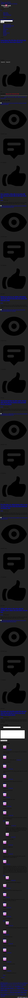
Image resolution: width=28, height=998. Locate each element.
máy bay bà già (11, 96)
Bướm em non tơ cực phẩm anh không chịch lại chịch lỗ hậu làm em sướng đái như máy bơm (14, 298)
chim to (11, 984)
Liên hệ (4, 35)
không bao (20, 988)
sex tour (23, 96)
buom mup (15, 983)
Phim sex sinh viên (7, 26)
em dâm (7, 988)
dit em (22, 986)
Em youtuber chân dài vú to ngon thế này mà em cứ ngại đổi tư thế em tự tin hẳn (13, 195)
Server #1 (3, 62)
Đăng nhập (11, 19)
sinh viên (20, 992)
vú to (21, 994)
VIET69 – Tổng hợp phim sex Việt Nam (9, 3)
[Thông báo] (7, 2)
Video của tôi (6, 13)
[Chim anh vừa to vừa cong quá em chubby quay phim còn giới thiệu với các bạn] (14, 518)
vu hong (12, 994)
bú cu (25, 983)
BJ (1, 983)
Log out (4, 17)
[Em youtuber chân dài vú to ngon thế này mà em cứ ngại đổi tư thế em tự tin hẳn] (14, 104)
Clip (20, 984)
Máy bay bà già (6, 32)
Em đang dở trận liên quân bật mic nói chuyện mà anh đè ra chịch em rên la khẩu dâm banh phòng (13, 713)
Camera (4, 30)
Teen (4, 28)
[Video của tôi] (9, 2)
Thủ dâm (5, 34)
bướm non (3, 984)
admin (2, 200)
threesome (9, 994)
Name (2, 727)
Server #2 (8, 62)
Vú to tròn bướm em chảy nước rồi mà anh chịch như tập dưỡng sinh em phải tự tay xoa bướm (13, 402)
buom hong (10, 983)
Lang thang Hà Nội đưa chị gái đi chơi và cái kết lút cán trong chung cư (13, 41)
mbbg (16, 96)
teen (5, 994)
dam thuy (13, 986)
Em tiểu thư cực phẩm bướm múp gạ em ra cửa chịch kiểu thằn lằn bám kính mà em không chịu (14, 506)
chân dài (14, 984)
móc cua (22, 990)
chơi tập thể (18, 984)
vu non (15, 994)
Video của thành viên (8, 25)
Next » (3, 977)
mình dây (18, 990)
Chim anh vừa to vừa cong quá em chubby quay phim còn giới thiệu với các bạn (14, 610)
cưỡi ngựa (4, 986)
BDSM (4, 31)
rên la (12, 992)
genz (11, 988)
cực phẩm (9, 986)
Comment (3, 729)
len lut (8, 990)
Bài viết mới (21, 983)
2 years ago (9, 749)
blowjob (5, 983)
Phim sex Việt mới (7, 24)
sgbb (15, 992)
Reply (4, 755)
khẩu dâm (4, 990)
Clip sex (24, 984)
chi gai (6, 96)
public (9, 992)
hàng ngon (15, 988)
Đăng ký (7, 19)
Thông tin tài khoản (7, 15)
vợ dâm (25, 994)
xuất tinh (3, 996)
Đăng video (5, 12)
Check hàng (5, 29)
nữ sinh (6, 992)
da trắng (17, 986)
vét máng (18, 994)
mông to (19, 96)
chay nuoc (8, 984)
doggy (3, 988)
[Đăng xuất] (10, 2)
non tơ (3, 992)
